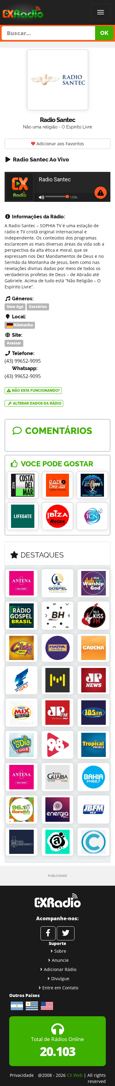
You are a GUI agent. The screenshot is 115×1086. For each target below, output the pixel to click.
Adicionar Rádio (60, 969)
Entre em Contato (60, 988)
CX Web (74, 1075)
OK (104, 33)
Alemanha (23, 325)
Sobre (60, 951)
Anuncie (60, 960)
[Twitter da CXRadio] (66, 933)
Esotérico (38, 306)
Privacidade (22, 1075)
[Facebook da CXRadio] (48, 933)
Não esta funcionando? (35, 390)
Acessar (14, 343)
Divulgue (60, 978)
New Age (15, 306)
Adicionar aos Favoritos (59, 143)
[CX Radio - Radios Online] (57, 900)
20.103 (57, 1051)
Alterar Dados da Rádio (36, 403)
